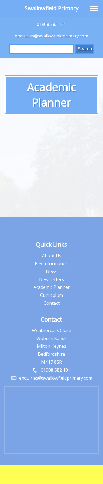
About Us (51, 255)
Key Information (51, 263)
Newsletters (51, 279)
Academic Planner (52, 287)
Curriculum (51, 295)
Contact (52, 303)
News (51, 271)
